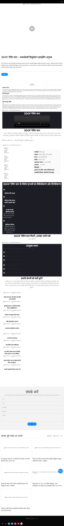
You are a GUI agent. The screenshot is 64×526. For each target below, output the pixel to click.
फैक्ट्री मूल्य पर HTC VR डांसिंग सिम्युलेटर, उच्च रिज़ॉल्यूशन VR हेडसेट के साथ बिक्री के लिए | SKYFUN (47, 485)
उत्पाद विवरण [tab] (32, 84)
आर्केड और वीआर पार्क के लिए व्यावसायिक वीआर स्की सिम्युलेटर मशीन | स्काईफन (14, 485)
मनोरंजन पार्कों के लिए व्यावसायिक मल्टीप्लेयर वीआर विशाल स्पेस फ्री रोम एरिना (15, 509)
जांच (4, 74)
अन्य (61, 436)
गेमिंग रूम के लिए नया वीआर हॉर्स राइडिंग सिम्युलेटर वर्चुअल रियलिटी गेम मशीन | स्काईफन (47, 460)
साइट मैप (36, 518)
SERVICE (49, 436)
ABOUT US (56, 436)
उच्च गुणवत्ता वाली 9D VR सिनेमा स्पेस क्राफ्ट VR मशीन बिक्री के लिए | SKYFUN (15, 460)
